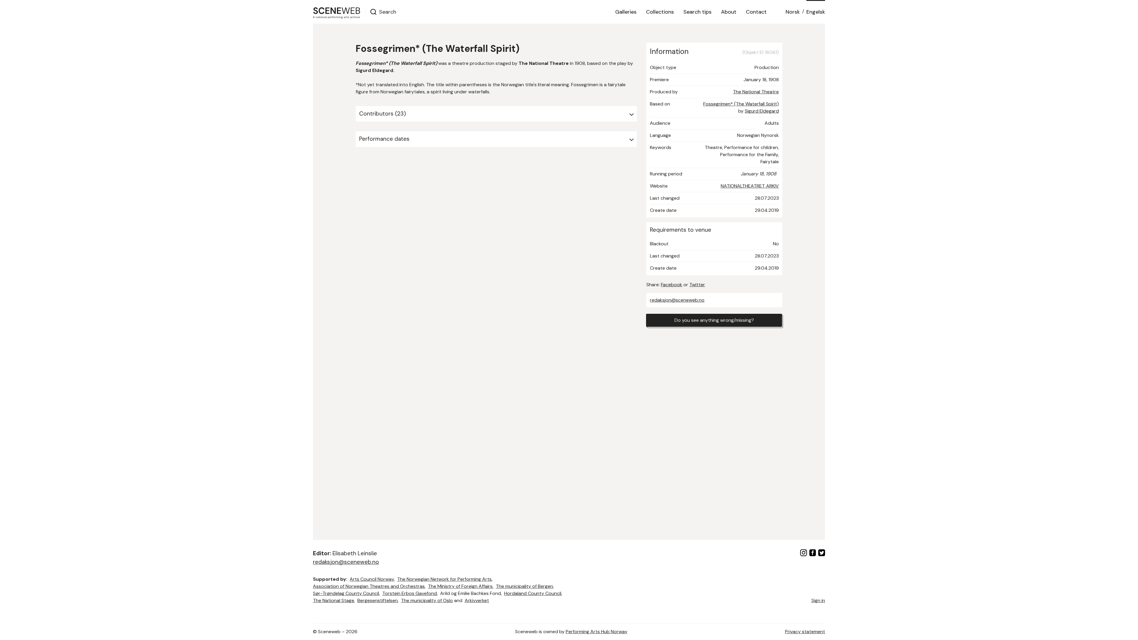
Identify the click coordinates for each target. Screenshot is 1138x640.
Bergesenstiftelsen (377, 600)
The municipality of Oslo (427, 600)
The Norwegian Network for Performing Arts (444, 579)
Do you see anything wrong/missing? (714, 320)
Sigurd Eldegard (762, 111)
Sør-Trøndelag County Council (346, 593)
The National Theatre (756, 92)
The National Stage (333, 600)
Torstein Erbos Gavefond (409, 593)
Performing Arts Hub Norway (596, 631)
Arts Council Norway (372, 579)
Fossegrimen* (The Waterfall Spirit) (741, 104)
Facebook (671, 284)
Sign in (818, 600)
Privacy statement (805, 631)
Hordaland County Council (532, 593)
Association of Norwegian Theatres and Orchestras (369, 586)
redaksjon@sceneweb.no (677, 300)
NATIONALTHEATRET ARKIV (750, 186)
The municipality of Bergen (524, 586)
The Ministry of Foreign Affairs (460, 586)
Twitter (697, 284)
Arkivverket (477, 600)
